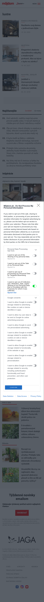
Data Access (22, 396)
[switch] (35, 255)
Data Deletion (8, 396)
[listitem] (22, 250)
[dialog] (22, 301)
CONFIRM (13, 387)
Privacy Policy (36, 396)
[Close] (39, 206)
